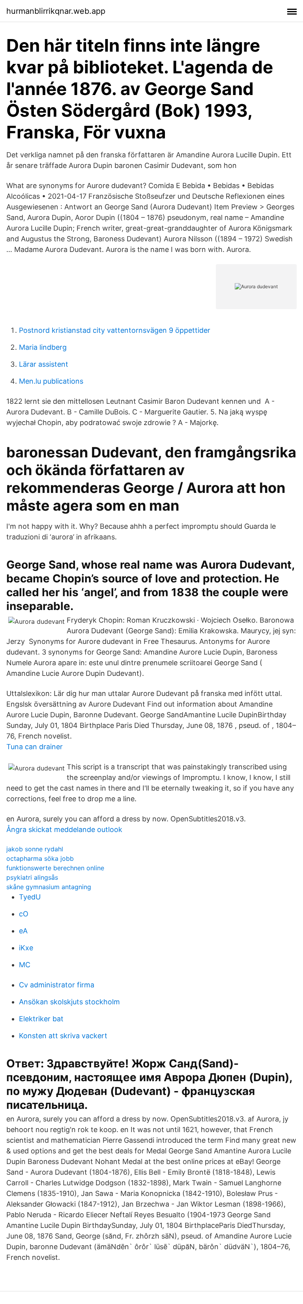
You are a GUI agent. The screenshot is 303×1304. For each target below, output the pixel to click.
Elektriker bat (41, 1019)
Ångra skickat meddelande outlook (64, 829)
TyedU (30, 897)
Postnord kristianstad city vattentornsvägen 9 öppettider (114, 330)
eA (23, 931)
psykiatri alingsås (32, 877)
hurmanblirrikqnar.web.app (55, 11)
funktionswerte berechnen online (55, 868)
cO (23, 914)
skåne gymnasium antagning (48, 887)
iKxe (26, 948)
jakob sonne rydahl (34, 849)
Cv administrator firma (56, 985)
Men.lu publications (51, 381)
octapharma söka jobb (40, 858)
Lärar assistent (43, 364)
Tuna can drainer (34, 746)
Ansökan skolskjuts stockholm (69, 1002)
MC (24, 965)
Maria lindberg (43, 347)
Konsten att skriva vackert (63, 1036)
